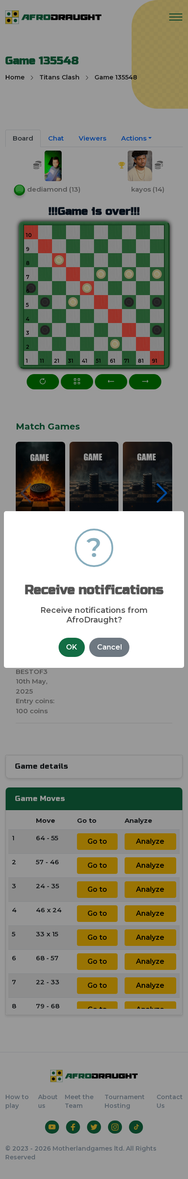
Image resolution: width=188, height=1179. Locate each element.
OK (71, 647)
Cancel (109, 647)
